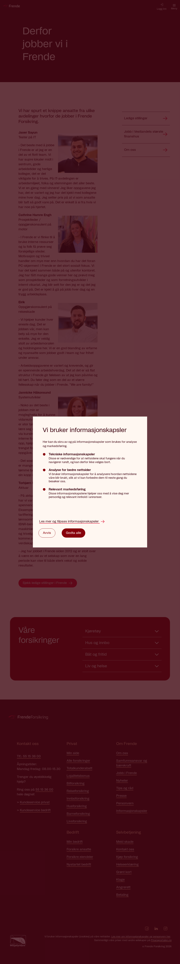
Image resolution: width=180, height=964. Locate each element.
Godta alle (73, 533)
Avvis (47, 533)
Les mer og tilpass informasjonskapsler (69, 521)
